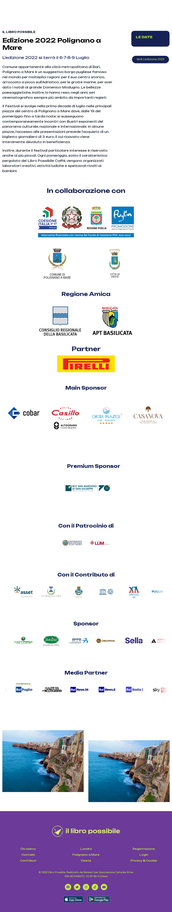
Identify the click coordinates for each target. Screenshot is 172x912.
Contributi (28, 860)
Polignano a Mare (85, 854)
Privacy (136, 860)
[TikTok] (95, 887)
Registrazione (144, 848)
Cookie (151, 860)
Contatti (28, 854)
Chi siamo (28, 848)
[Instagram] (86, 887)
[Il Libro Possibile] (86, 831)
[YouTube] (104, 887)
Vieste (86, 860)
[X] (77, 887)
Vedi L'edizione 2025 (150, 59)
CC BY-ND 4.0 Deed (97, 876)
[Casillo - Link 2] (65, 427)
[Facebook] (68, 887)
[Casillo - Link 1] (65, 411)
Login (143, 854)
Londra (86, 848)
